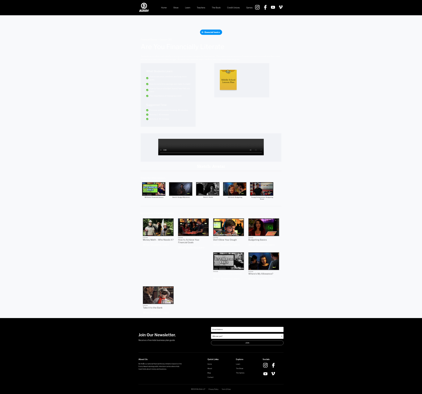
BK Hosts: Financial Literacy (154, 197)
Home (164, 7)
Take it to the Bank (152, 307)
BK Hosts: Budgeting (235, 197)
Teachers (201, 7)
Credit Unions (233, 7)
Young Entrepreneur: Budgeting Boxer (262, 198)
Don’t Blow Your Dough (225, 239)
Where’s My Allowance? (260, 273)
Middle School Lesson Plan (228, 81)
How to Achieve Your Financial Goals (188, 241)
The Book (216, 7)
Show (175, 7)
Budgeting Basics (257, 239)
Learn (187, 7)
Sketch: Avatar (208, 197)
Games (249, 7)
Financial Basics (212, 32)
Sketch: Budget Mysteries (181, 197)
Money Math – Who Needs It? (158, 239)
